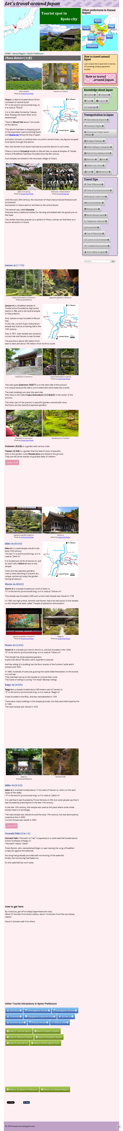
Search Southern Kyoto (50, 1037)
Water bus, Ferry (95, 165)
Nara (109, 36)
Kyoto (97, 21)
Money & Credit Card (95, 196)
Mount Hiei (60, 1022)
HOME (8, 53)
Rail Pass (90, 159)
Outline (90, 94)
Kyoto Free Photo (27, 93)
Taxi (89, 171)
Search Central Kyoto (20, 1031)
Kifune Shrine (38, 1022)
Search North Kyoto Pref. (46, 1043)
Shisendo (14, 1016)
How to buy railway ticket (98, 153)
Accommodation (94, 202)
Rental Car (103, 171)
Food (88, 101)
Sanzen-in (11, 462)
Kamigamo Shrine (65, 1010)
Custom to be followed (96, 239)
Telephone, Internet (95, 221)
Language (91, 107)
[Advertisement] (42, 243)
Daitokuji (14, 1010)
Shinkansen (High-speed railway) (96, 133)
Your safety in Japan (95, 252)
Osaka (91, 38)
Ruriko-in (66, 1016)
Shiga (111, 26)
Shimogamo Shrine (37, 1010)
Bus (103, 159)
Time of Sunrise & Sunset (98, 190)
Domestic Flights (94, 126)
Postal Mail (91, 227)
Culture (102, 101)
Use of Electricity (94, 233)
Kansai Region (19, 53)
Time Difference (93, 184)
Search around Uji (18, 1043)
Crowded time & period (97, 246)
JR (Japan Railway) (94, 141)
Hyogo (86, 28)
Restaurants (92, 209)
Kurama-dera (16, 1022)
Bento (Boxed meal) (95, 215)
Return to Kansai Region (55, 1089)
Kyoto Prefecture (35, 53)
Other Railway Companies (98, 147)
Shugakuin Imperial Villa (40, 1016)
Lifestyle (104, 94)
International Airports (96, 119)
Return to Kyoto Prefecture (23, 1089)
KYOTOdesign (64, 194)
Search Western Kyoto (20, 1037)
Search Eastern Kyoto (47, 1031)
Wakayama (92, 46)
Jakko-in (10, 826)
